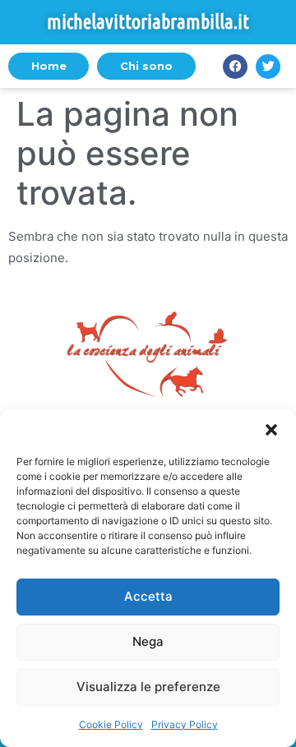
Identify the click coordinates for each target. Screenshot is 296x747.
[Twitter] (268, 66)
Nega (148, 641)
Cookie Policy (111, 724)
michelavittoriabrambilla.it (148, 22)
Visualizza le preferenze (148, 686)
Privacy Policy (184, 724)
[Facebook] (235, 66)
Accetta (148, 596)
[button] (271, 430)
